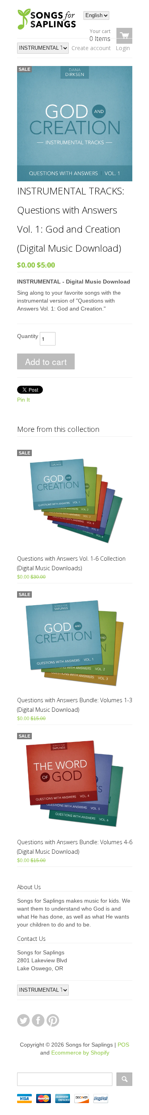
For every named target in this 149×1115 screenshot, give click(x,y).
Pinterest (52, 1020)
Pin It (23, 399)
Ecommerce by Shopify (80, 1052)
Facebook (38, 1020)
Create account (91, 48)
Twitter (23, 1020)
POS (123, 1044)
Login (123, 48)
